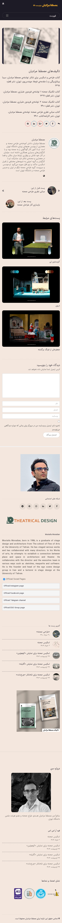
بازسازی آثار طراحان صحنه (28, 205)
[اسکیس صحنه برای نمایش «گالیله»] (56, 666)
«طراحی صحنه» (43, 632)
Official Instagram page (14, 586)
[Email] (40, 893)
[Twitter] (50, 506)
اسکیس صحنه (43, 642)
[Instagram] (36, 506)
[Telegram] (22, 506)
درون (58, 305)
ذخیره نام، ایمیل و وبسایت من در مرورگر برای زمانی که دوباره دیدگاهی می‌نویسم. (32, 427)
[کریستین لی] (31, 240)
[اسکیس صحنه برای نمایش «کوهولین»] (56, 655)
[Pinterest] (29, 506)
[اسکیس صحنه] (56, 644)
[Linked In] (43, 506)
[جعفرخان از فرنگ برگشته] (31, 328)
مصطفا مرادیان (38, 140)
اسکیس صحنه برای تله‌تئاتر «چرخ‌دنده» (33, 674)
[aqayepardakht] (18, 893)
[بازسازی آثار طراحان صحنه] (10, 204)
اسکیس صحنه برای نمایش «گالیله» (34, 664)
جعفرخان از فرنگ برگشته (49, 349)
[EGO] (53, 893)
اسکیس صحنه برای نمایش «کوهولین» (33, 653)
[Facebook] (57, 506)
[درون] (31, 284)
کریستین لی (54, 261)
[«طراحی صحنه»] (56, 634)
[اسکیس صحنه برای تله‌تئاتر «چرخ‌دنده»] (56, 676)
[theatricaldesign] (29, 893)
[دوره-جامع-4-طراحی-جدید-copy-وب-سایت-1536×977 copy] (31, 46)
